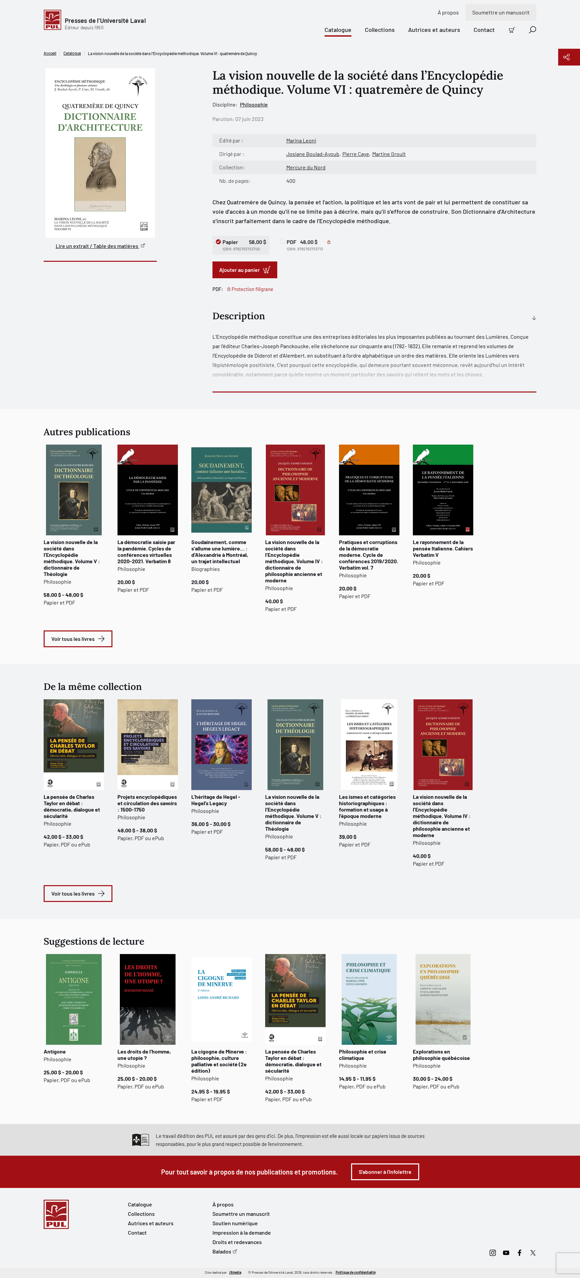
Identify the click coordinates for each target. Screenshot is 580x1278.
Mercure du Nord (306, 167)
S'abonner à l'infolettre (385, 1171)
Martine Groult (389, 154)
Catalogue (338, 29)
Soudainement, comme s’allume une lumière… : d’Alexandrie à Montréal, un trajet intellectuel (219, 551)
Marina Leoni (301, 140)
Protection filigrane (252, 289)
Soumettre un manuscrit (501, 12)
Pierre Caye (355, 154)
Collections (380, 29)
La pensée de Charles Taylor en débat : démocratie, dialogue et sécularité (72, 806)
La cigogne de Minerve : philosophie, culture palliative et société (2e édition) (219, 1061)
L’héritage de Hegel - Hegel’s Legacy (215, 799)
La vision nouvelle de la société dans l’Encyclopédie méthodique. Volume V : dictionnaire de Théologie (72, 558)
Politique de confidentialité (356, 1272)
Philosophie (254, 104)
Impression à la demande (241, 1232)
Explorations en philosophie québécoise (441, 1054)
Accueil (50, 53)
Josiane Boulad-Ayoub (312, 154)
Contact (484, 29)
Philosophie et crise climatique (362, 1054)
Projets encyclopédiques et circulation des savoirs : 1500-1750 (147, 803)
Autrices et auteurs (434, 29)
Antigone (55, 1051)
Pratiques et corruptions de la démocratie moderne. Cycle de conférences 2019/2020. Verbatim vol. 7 (368, 555)
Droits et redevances (237, 1242)
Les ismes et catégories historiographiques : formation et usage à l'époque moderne (367, 806)
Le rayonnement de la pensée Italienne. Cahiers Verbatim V (443, 548)
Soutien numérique (235, 1223)
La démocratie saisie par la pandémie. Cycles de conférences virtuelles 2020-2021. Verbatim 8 (146, 551)
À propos (448, 12)
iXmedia (235, 1272)
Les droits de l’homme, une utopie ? (144, 1054)
